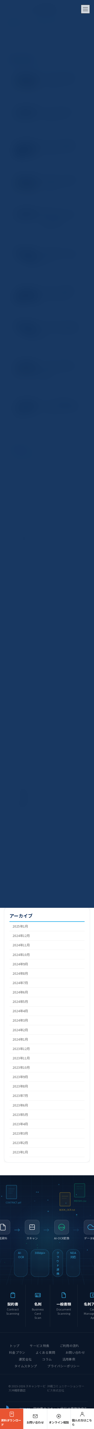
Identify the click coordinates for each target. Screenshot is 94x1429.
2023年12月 (21, 1048)
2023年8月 (20, 1086)
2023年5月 (20, 1114)
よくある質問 (45, 1352)
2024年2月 (20, 1030)
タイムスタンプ (25, 1366)
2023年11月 (21, 1058)
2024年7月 (20, 982)
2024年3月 (20, 1020)
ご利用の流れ (69, 1345)
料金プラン (17, 1352)
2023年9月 (20, 1077)
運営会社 (25, 1359)
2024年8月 (20, 973)
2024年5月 (20, 1001)
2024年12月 (21, 936)
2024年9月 (20, 964)
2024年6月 (20, 992)
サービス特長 (39, 1345)
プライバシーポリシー (63, 1366)
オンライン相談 (59, 1422)
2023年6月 (20, 1105)
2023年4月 (20, 1124)
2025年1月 (20, 926)
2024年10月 (21, 954)
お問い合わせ (75, 1352)
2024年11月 (21, 945)
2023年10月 (21, 1067)
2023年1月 (20, 1152)
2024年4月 (20, 1011)
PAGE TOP (86, 1381)
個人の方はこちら (82, 1422)
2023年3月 (20, 1133)
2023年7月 (20, 1096)
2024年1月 (20, 1039)
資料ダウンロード (11, 1422)
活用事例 (68, 1359)
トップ (14, 1345)
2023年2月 (20, 1143)
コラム (47, 1359)
